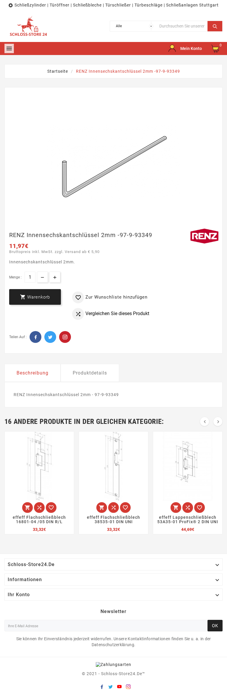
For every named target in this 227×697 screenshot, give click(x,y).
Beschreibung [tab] (32, 373)
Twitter (50, 337)
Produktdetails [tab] (90, 373)
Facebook (35, 337)
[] (214, 25)
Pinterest (65, 337)
